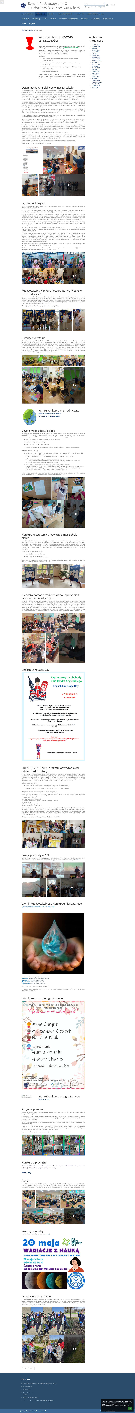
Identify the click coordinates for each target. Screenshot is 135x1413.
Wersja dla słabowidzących (29, 1411)
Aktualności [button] (40, 14)
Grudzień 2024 (96, 78)
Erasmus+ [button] (84, 19)
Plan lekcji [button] (25, 19)
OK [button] (130, 1408)
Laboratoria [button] (95, 19)
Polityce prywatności (124, 1405)
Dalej (30, 1368)
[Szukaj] (103, 3)
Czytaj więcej (26, 1173)
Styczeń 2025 (95, 77)
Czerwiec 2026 (96, 46)
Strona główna (27, 30)
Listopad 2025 (96, 59)
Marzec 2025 (95, 73)
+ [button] (86, 7)
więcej (77, 860)
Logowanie (101, 7)
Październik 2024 (97, 82)
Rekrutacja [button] (36, 19)
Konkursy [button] (80, 14)
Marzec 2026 (95, 52)
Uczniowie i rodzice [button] (65, 14)
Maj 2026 (94, 48)
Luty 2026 (95, 53)
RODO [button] (45, 19)
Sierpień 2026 (96, 45)
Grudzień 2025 (96, 57)
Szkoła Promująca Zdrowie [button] (68, 19)
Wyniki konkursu (44, 1099)
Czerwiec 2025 (96, 68)
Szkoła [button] (50, 14)
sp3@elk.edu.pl (27, 1386)
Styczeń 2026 (95, 55)
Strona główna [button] (27, 14)
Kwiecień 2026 (96, 50)
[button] (92, 7)
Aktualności (38, 30)
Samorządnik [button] (108, 19)
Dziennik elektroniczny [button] (95, 14)
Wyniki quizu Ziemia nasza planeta (50, 413)
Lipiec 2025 (95, 66)
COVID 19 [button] (53, 19)
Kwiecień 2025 (96, 71)
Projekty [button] (32, 24)
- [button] (89, 7)
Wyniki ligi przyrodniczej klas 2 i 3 (49, 416)
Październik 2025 (97, 61)
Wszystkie (95, 87)
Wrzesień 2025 (96, 62)
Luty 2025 (95, 75)
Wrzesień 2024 (96, 84)
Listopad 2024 (96, 80)
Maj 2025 (94, 69)
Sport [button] (24, 24)
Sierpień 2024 (96, 85)
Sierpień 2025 (96, 64)
